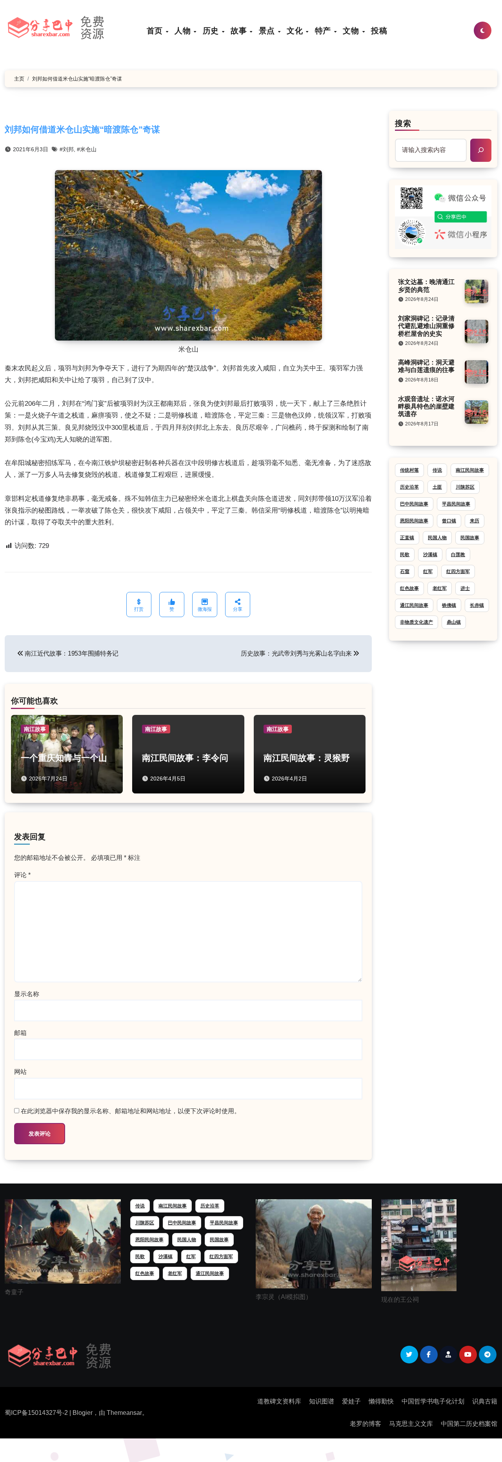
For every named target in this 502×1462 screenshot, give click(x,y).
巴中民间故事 (414, 504)
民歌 (404, 554)
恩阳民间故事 (414, 521)
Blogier (83, 1412)
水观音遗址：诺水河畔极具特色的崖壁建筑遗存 (426, 406)
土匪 (437, 487)
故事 (240, 30)
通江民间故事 (414, 605)
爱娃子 (351, 1401)
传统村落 (409, 470)
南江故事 (35, 729)
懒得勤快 (381, 1401)
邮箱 (20, 1033)
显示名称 (26, 994)
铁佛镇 (449, 605)
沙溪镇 (430, 554)
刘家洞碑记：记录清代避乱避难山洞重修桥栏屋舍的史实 (426, 326)
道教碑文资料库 (279, 1401)
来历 (474, 521)
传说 (437, 470)
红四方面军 (458, 571)
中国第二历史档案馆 (469, 1423)
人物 (184, 30)
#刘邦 (67, 149)
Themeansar (124, 1412)
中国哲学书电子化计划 (433, 1401)
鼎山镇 (454, 622)
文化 (296, 30)
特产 (324, 30)
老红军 (440, 588)
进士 (465, 588)
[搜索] (480, 150)
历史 (212, 30)
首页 (156, 30)
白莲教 (458, 554)
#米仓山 (86, 149)
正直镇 (407, 537)
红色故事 (409, 588)
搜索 (403, 123)
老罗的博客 (365, 1423)
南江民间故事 (470, 470)
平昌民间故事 (456, 504)
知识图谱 (321, 1401)
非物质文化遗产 (416, 622)
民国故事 (469, 537)
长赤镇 (477, 605)
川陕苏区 (465, 487)
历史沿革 (409, 487)
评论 (22, 875)
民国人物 (437, 537)
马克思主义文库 (411, 1423)
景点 (268, 30)
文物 (352, 30)
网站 (20, 1071)
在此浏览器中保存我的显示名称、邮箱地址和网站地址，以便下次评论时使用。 (130, 1111)
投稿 (379, 30)
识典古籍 (484, 1401)
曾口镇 (449, 521)
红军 (428, 571)
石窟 (404, 571)
